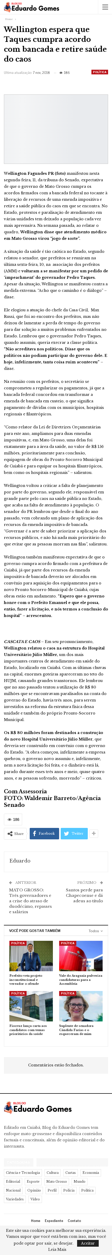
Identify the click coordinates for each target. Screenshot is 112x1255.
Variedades (15, 1199)
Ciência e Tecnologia (23, 1173)
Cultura (53, 1173)
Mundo (79, 1181)
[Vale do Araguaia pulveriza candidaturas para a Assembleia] (81, 956)
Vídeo (35, 1199)
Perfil (52, 1190)
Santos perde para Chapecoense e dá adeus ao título (84, 895)
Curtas (70, 1173)
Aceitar (88, 1243)
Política (100, 72)
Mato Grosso (56, 1181)
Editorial (13, 1181)
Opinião (34, 1190)
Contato (74, 1221)
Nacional (13, 1190)
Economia (91, 1173)
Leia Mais (57, 1249)
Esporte (33, 1181)
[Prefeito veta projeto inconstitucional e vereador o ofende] (31, 956)
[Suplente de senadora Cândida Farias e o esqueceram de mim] (81, 1006)
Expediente (54, 1221)
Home (35, 1221)
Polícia (68, 1190)
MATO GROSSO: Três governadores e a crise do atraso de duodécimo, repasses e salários (30, 900)
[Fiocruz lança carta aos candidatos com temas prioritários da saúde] (31, 1006)
